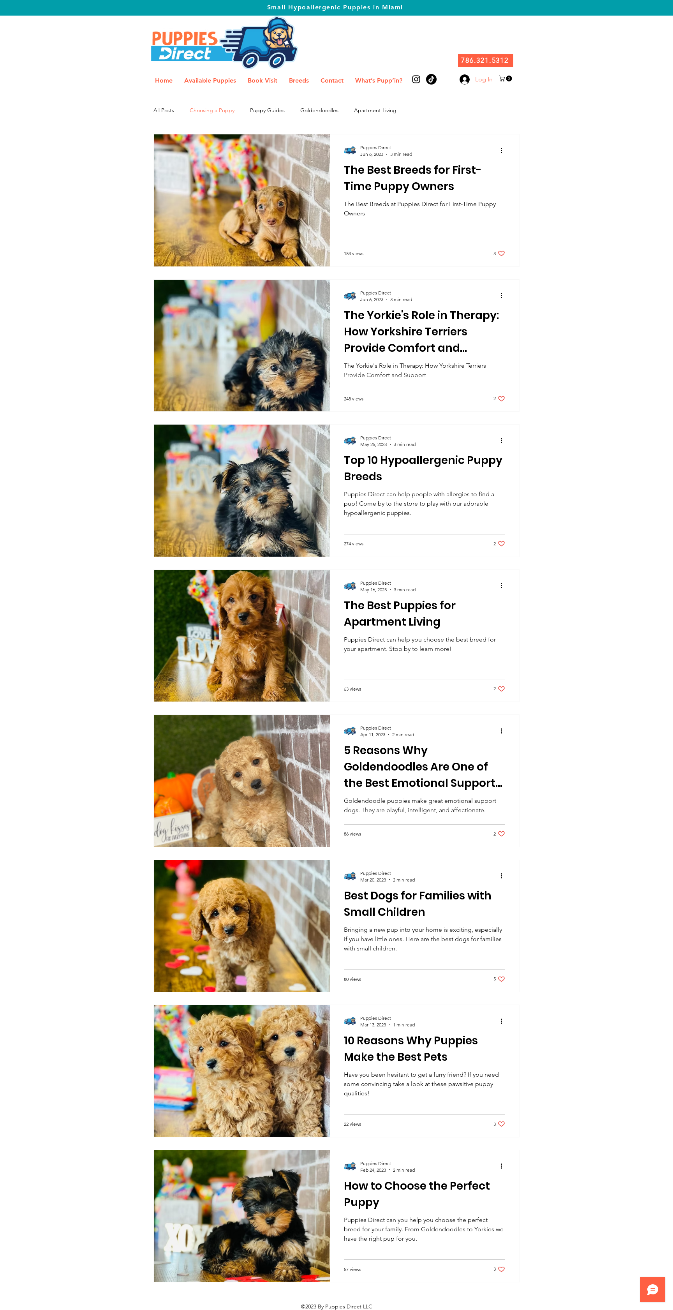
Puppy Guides (267, 110)
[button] (506, 78)
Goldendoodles (319, 110)
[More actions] (504, 150)
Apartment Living (375, 110)
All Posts (163, 110)
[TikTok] (431, 79)
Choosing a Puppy (212, 110)
